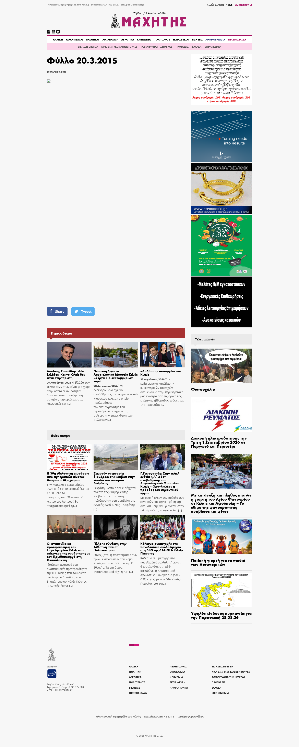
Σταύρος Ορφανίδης (132, 4)
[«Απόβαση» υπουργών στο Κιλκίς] (162, 354)
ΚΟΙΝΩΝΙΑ (144, 39)
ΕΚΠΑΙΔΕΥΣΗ (181, 39)
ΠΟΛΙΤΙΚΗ (92, 39)
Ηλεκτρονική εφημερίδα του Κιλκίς (68, 4)
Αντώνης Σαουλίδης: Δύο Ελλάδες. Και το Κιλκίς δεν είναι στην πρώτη (66, 374)
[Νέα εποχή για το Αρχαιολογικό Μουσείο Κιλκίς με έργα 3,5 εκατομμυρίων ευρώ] (116, 354)
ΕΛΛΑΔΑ (196, 46)
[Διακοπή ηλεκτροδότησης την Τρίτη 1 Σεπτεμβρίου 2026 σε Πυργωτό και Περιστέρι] (221, 414)
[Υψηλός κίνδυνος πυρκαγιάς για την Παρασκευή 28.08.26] (221, 590)
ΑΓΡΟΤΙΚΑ (127, 39)
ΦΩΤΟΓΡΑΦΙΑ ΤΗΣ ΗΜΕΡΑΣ (156, 46)
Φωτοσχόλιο (203, 389)
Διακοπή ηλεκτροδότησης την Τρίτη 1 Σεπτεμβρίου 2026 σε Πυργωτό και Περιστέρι (219, 442)
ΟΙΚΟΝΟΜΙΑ (110, 39)
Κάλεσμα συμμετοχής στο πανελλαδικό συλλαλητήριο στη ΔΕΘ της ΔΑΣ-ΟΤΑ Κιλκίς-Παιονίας (161, 548)
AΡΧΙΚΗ (58, 39)
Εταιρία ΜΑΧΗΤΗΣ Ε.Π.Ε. (105, 4)
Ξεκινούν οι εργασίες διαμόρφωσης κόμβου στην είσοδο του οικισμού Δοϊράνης (114, 478)
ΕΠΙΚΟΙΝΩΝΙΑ (213, 46)
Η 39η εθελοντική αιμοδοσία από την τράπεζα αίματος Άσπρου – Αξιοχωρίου (68, 476)
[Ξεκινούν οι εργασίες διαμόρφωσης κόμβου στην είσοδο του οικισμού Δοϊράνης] (116, 457)
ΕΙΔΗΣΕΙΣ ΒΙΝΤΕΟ (88, 46)
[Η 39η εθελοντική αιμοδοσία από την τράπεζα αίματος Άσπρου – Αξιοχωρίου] (69, 457)
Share (59, 311)
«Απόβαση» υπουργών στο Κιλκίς (160, 372)
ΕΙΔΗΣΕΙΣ (197, 39)
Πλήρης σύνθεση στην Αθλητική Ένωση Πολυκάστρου (110, 546)
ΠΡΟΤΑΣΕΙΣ (182, 46)
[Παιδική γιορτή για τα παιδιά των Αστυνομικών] (221, 537)
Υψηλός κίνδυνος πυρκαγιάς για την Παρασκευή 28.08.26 (221, 615)
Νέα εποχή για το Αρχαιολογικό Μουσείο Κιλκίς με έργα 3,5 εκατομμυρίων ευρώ (115, 376)
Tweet (86, 311)
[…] (68, 404)
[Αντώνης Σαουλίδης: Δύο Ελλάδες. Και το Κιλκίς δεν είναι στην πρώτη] (69, 354)
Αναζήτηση (242, 5)
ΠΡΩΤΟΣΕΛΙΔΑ (237, 39)
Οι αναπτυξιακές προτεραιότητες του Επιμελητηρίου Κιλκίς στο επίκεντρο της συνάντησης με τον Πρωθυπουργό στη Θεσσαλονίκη (68, 551)
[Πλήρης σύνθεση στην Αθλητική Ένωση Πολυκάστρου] (116, 527)
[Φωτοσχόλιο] (221, 366)
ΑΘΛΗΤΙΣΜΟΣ (74, 39)
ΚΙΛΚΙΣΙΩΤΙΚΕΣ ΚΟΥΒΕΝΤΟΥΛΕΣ (119, 46)
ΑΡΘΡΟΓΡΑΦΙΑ (215, 39)
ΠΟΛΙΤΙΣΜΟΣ (162, 39)
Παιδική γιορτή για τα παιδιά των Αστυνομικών (218, 562)
